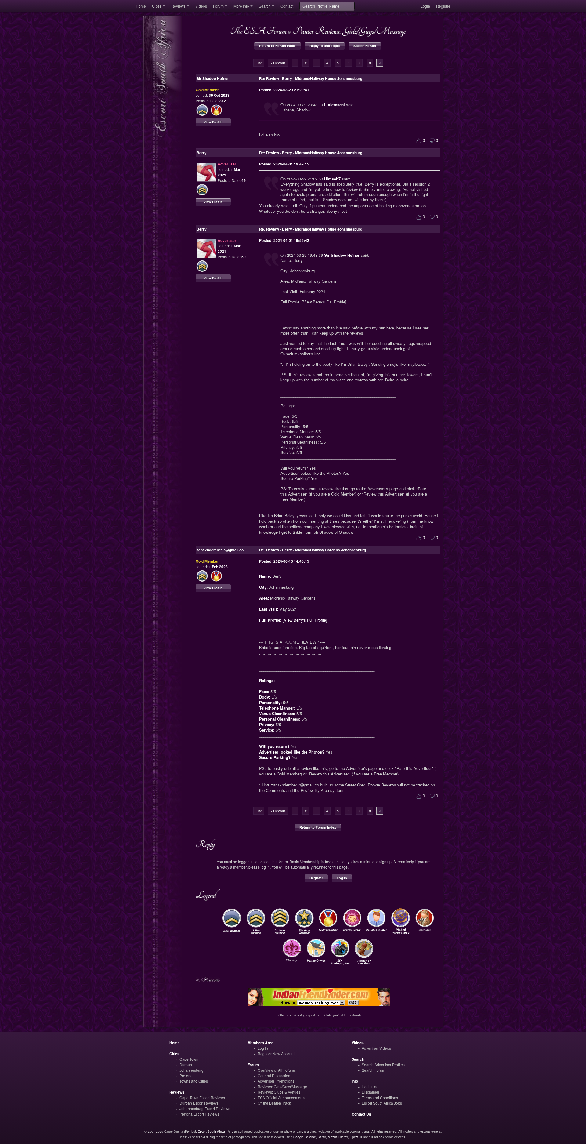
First (259, 62)
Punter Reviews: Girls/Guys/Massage (348, 30)
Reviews (178, 6)
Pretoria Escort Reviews (199, 1114)
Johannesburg (191, 1070)
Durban (185, 1064)
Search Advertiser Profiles (383, 1064)
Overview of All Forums (277, 1070)
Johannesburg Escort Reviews (204, 1108)
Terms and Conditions (380, 1097)
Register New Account (276, 1053)
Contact (286, 6)
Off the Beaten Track (274, 1103)
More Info (241, 6)
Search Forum (364, 45)
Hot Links (369, 1086)
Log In (342, 878)
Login (425, 6)
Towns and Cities (193, 1081)
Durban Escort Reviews (199, 1103)
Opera (354, 1137)
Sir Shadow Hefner (342, 255)
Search (265, 6)
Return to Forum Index (277, 45)
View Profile (213, 122)
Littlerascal (334, 104)
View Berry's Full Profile (305, 620)
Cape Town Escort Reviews (202, 1097)
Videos (201, 6)
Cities (156, 6)
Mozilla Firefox (338, 1137)
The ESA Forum (258, 30)
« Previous (277, 62)
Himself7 (332, 179)
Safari (322, 1137)
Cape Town (188, 1059)
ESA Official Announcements (281, 1097)
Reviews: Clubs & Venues (279, 1092)
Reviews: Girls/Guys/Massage (282, 1086)
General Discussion (274, 1075)
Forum (218, 6)
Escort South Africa (211, 1131)
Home (141, 6)
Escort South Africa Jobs (382, 1103)
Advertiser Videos (376, 1048)
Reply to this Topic (324, 45)
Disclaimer (370, 1092)
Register (443, 6)
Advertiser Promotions (276, 1081)
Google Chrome (304, 1137)
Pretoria (186, 1075)
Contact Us (361, 1114)
